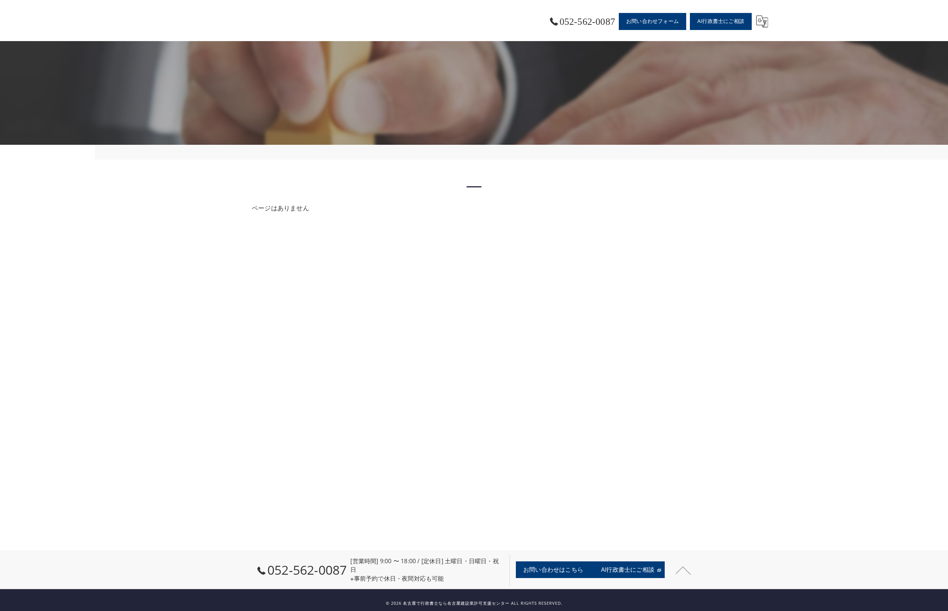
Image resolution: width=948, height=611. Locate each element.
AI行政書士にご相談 (720, 20)
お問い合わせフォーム (652, 20)
